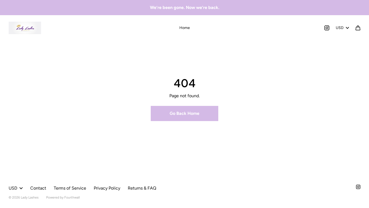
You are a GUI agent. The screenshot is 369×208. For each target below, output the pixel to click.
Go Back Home (184, 113)
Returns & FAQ (142, 188)
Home (184, 27)
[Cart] (357, 27)
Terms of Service (70, 188)
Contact (38, 188)
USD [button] (340, 27)
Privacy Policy (107, 188)
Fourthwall (72, 197)
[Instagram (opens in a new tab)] (326, 27)
